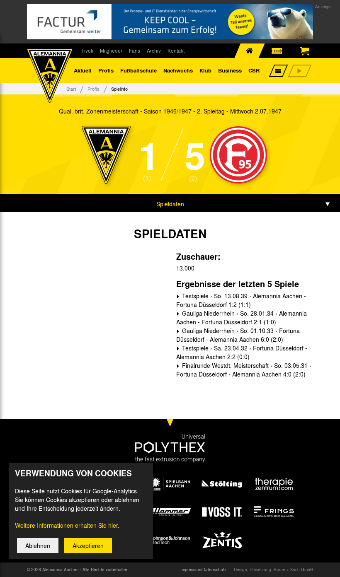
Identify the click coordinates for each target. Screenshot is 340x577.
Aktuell (83, 70)
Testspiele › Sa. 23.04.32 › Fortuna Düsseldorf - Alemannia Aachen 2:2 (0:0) (241, 352)
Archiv (154, 50)
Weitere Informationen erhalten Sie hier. (67, 525)
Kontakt (176, 50)
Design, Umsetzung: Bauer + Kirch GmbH (273, 569)
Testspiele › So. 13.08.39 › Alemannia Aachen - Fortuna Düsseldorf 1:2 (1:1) (241, 300)
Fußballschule (138, 70)
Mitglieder (111, 50)
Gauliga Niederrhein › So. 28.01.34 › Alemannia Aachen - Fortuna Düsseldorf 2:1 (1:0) (241, 317)
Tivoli (87, 50)
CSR (254, 70)
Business (230, 70)
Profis (106, 70)
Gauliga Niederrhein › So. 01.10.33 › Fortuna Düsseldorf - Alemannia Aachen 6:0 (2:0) (238, 334)
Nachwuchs (178, 70)
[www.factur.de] (170, 21)
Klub (205, 70)
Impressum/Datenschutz (203, 569)
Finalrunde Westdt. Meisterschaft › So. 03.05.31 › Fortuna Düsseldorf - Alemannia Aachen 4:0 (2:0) (243, 369)
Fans (134, 50)
